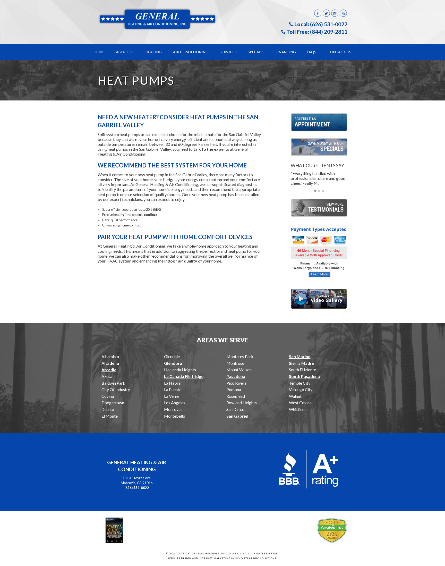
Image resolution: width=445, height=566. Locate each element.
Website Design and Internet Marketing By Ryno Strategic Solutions (222, 558)
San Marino (300, 356)
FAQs (311, 52)
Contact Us (339, 52)
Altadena (110, 363)
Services (228, 52)
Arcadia (108, 369)
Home (99, 52)
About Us (125, 52)
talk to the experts (211, 149)
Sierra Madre (301, 363)
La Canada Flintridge (183, 376)
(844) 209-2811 (328, 32)
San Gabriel (237, 415)
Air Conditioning (190, 52)
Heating (154, 52)
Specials (256, 52)
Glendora (173, 363)
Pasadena (235, 376)
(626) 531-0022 (328, 24)
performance (241, 256)
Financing (286, 52)
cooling (150, 215)
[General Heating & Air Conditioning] (158, 18)
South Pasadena (304, 376)
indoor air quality (180, 260)
